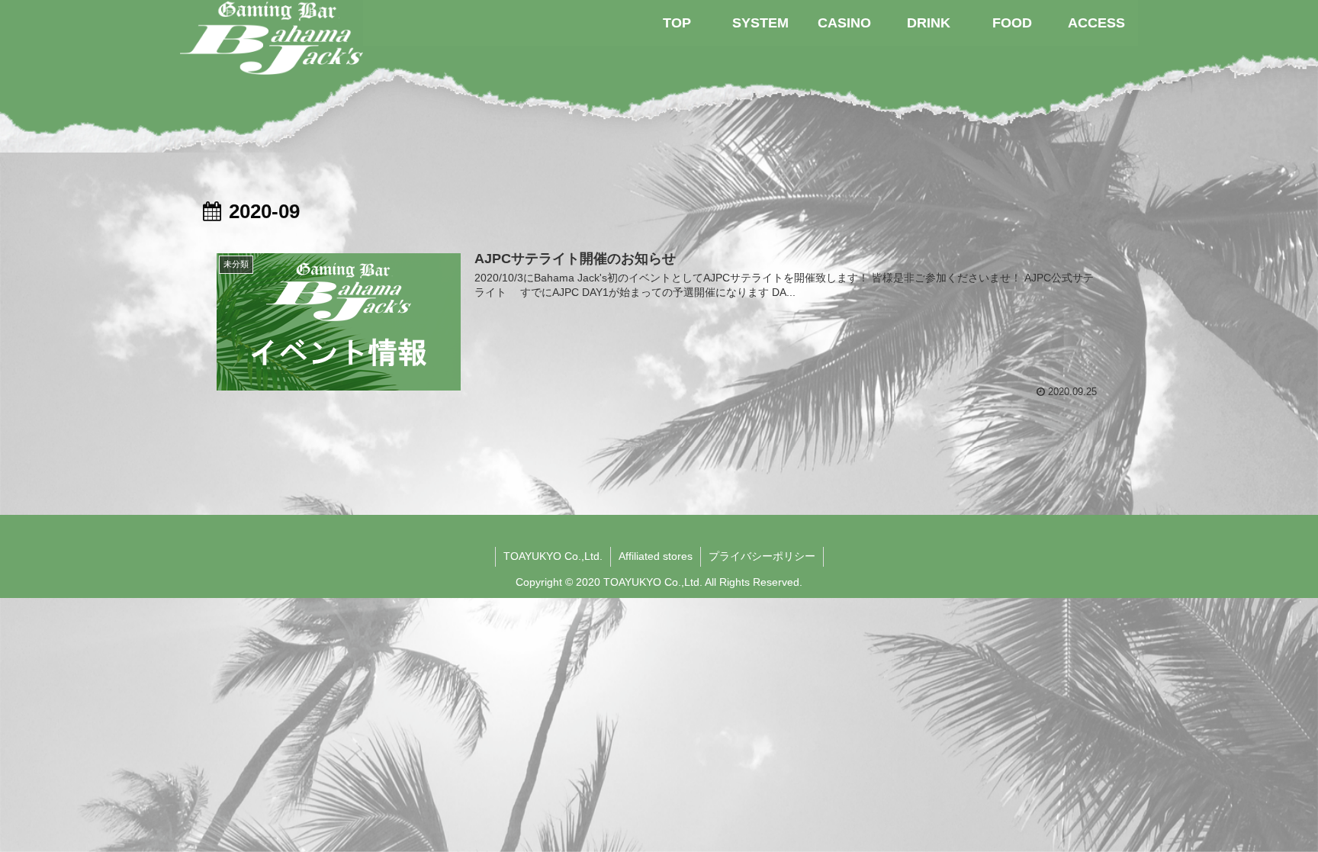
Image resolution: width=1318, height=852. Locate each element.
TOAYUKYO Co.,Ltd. (553, 556)
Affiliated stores (656, 556)
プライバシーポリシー (762, 556)
